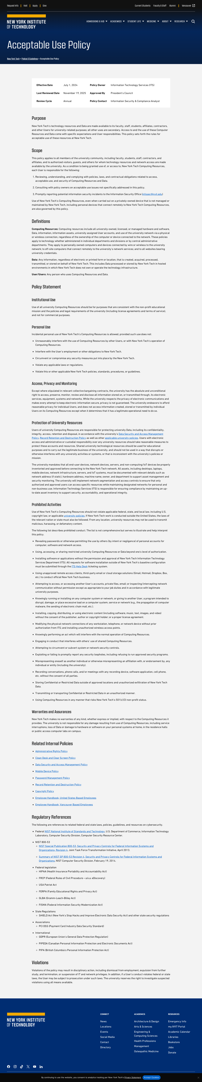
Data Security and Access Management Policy (61, 764)
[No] (198, 1077)
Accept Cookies (151, 1077)
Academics (116, 21)
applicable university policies (121, 437)
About (165, 21)
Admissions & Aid (95, 21)
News (103, 1021)
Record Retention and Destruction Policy (63, 437)
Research (179, 21)
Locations (105, 1026)
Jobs (171, 1047)
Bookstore (174, 1042)
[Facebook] (8, 1066)
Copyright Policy (44, 791)
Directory (105, 1047)
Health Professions (145, 1040)
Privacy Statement (132, 1077)
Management (141, 1046)
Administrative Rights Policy (51, 751)
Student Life (134, 21)
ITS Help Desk (80, 566)
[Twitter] (28, 1066)
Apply (35, 5)
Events (104, 1031)
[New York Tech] (26, 21)
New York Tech (13, 58)
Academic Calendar (179, 1031)
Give (44, 5)
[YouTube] (34, 1066)
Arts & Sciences (143, 1026)
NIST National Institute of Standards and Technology (75, 831)
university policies (74, 515)
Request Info (12, 5)
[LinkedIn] (41, 1066)
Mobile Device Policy (47, 771)
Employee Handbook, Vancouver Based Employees (64, 804)
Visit (25, 5)
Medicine (151, 21)
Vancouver (186, 5)
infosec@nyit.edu (152, 194)
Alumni (172, 5)
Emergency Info (177, 1021)
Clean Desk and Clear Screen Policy (55, 757)
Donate (172, 1052)
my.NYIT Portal (176, 1026)
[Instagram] (15, 1066)
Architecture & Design (146, 1021)
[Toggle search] (193, 21)
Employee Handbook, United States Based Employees (65, 797)
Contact (104, 1042)
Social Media (107, 1036)
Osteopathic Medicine (146, 1051)
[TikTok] (21, 1066)
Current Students (142, 5)
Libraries (173, 1036)
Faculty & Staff (159, 5)
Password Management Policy (52, 777)
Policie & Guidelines (30, 58)
